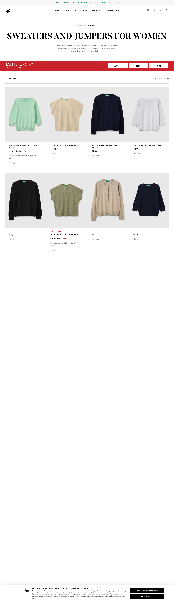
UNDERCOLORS (113, 10)
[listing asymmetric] (160, 78)
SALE (57, 10)
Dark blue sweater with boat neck (149, 231)
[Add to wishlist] (8, 90)
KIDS (85, 10)
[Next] (118, 2)
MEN (77, 10)
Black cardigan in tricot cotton (25, 231)
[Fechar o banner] (169, 588)
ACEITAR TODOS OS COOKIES (147, 590)
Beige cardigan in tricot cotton (107, 231)
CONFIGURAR (146, 596)
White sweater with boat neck (147, 145)
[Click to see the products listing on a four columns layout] (164, 78)
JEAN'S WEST (97, 10)
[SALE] (87, 66)
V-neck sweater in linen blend (64, 145)
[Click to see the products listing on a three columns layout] (168, 78)
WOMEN (67, 10)
